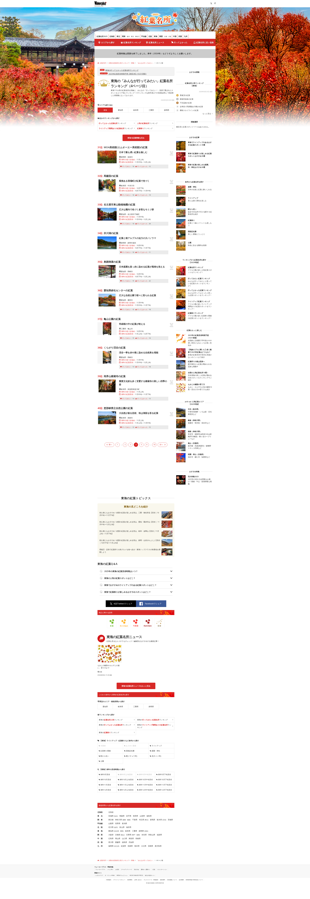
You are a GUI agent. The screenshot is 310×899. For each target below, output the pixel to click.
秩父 (146, 820)
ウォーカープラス (100, 869)
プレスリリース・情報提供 (151, 880)
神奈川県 (118, 819)
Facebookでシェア (153, 603)
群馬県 (152, 819)
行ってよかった (180, 42)
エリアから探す (108, 42)
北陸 (150, 36)
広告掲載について (172, 880)
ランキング (112, 123)
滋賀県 (159, 835)
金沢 (115, 827)
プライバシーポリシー (119, 880)
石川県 (110, 827)
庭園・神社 (156, 751)
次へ (161, 444)
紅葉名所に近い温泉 (205, 42)
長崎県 (130, 846)
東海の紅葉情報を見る (136, 138)
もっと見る (206, 113)
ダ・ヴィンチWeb (110, 875)
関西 (161, 36)
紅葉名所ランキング (132, 42)
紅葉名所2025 (102, 36)
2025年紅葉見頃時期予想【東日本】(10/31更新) (127, 74)
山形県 (142, 816)
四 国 (100, 842)
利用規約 (108, 880)
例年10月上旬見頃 (126, 779)
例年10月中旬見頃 (146, 779)
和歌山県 (151, 835)
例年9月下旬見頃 (164, 774)
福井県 (128, 827)
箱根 (124, 820)
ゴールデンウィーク (126, 869)
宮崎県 (150, 846)
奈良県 (144, 835)
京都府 (117, 835)
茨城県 (170, 819)
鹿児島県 (158, 846)
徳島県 (124, 842)
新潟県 (124, 823)
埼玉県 (141, 819)
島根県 (138, 838)
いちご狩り (110, 869)
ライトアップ (157, 746)
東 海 (100, 831)
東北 (118, 36)
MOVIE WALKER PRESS (136, 875)
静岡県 (166, 110)
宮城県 (110, 816)
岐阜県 (135, 110)
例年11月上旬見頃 (126, 785)
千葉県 (134, 819)
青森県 (121, 816)
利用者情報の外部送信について (194, 880)
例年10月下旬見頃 (165, 779)
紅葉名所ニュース (156, 42)
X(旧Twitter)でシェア (123, 603)
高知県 (131, 842)
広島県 (110, 838)
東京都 (110, 819)
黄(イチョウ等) (131, 756)
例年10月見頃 (106, 779)
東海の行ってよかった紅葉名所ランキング (121, 70)
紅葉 (154, 869)
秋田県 (135, 816)
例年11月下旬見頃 (165, 785)
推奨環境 (129, 880)
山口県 (124, 838)
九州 (185, 36)
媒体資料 (162, 880)
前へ (110, 444)
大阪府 (110, 835)
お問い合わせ (138, 880)
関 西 (100, 835)
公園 (102, 761)
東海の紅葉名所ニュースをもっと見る (136, 686)
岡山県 (117, 838)
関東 (123, 36)
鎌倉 (128, 820)
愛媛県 (117, 842)
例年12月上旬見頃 (126, 790)
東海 (155, 36)
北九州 (116, 846)
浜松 (146, 831)
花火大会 (136, 869)
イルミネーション (162, 869)
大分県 (143, 846)
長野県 (117, 823)
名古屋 (116, 831)
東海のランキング (111, 720)
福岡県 (110, 846)
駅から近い (105, 756)
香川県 (110, 842)
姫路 (138, 835)
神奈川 (137, 36)
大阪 (169, 36)
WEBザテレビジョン (122, 875)
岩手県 (128, 816)
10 (154, 444)
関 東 (100, 819)
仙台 (115, 816)
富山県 (121, 827)
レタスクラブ (99, 875)
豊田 (121, 831)
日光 (164, 820)
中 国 (100, 838)
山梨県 (110, 823)
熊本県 (137, 846)
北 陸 (100, 827)
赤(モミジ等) (156, 756)
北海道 (112, 36)
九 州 (100, 846)
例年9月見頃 (105, 774)
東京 (132, 36)
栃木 (128, 36)
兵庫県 (128, 835)
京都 (165, 36)
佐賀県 (123, 846)
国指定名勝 (130, 751)
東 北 (100, 816)
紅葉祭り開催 (106, 751)
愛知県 (120, 110)
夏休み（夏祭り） (146, 869)
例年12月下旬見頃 (165, 790)
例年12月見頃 (106, 790)
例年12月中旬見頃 (146, 790)
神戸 (133, 835)
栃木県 (159, 819)
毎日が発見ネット (150, 875)
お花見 (117, 869)
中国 (174, 36)
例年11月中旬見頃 (146, 785)
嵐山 (122, 835)
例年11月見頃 (106, 785)
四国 (180, 36)
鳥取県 (131, 838)
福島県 (149, 816)
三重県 (151, 110)
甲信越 (143, 36)
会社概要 (181, 880)
